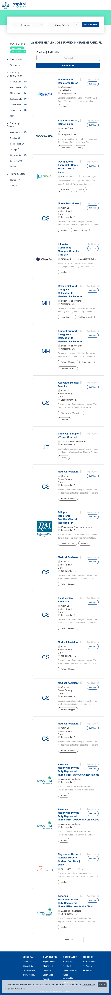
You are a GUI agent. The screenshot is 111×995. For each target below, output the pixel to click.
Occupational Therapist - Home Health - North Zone (68, 167)
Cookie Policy (88, 984)
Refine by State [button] (17, 173)
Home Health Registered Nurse (68, 81)
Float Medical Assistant (65, 599)
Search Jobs (90, 24)
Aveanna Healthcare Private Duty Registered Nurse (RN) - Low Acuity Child (75, 901)
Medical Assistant (68, 471)
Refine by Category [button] (13, 125)
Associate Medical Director (68, 384)
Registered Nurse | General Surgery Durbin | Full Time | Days (69, 859)
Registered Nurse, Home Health (68, 122)
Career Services (70, 970)
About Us (27, 961)
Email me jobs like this (47, 52)
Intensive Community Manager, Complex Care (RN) (68, 249)
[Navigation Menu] (106, 5)
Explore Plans (49, 961)
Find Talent (48, 966)
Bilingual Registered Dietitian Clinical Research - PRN (67, 517)
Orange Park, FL (18, 52)
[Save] (81, 79)
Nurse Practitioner (68, 203)
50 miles (14, 65)
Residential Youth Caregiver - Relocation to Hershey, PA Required (70, 291)
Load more (68, 939)
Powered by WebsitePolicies (15, 989)
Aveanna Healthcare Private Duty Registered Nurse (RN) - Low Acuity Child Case (78, 814)
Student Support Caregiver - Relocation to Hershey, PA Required (70, 336)
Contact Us (28, 966)
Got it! (102, 984)
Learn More (48, 974)
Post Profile (68, 966)
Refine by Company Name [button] (14, 74)
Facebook (90, 961)
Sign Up (46, 979)
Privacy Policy (29, 974)
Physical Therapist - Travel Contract (68, 435)
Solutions (47, 970)
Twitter (89, 966)
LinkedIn (90, 970)
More (12, 115)
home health (16, 48)
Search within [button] (16, 59)
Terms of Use (29, 970)
